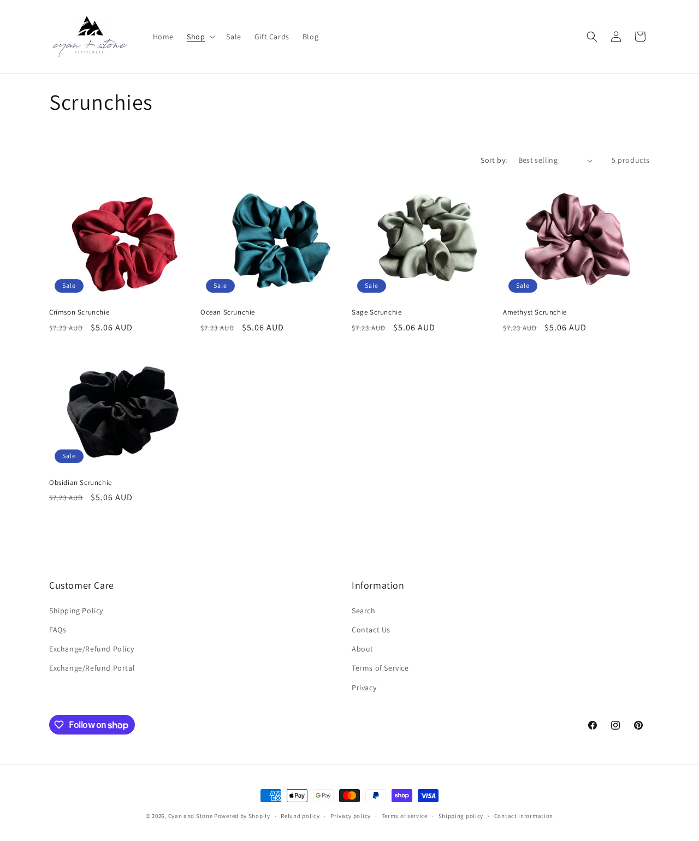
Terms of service (405, 816)
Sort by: (494, 160)
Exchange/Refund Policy (91, 649)
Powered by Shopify (242, 816)
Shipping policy (461, 816)
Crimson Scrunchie (79, 312)
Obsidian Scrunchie (80, 482)
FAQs (57, 630)
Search (364, 610)
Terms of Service (380, 668)
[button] (200, 36)
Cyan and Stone (190, 816)
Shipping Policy (76, 610)
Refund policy (300, 816)
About (363, 649)
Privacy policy (350, 816)
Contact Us (371, 630)
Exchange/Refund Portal (92, 668)
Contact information (523, 816)
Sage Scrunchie (376, 312)
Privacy (364, 687)
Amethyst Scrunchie (535, 312)
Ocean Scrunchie (227, 312)
